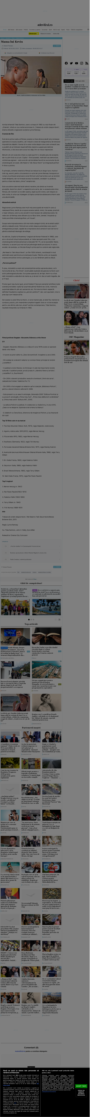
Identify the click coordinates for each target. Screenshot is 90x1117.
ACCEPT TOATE (81, 1086)
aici (15, 1103)
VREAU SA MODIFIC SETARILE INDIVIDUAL (81, 1093)
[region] (45, 1092)
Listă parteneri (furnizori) (49, 1091)
